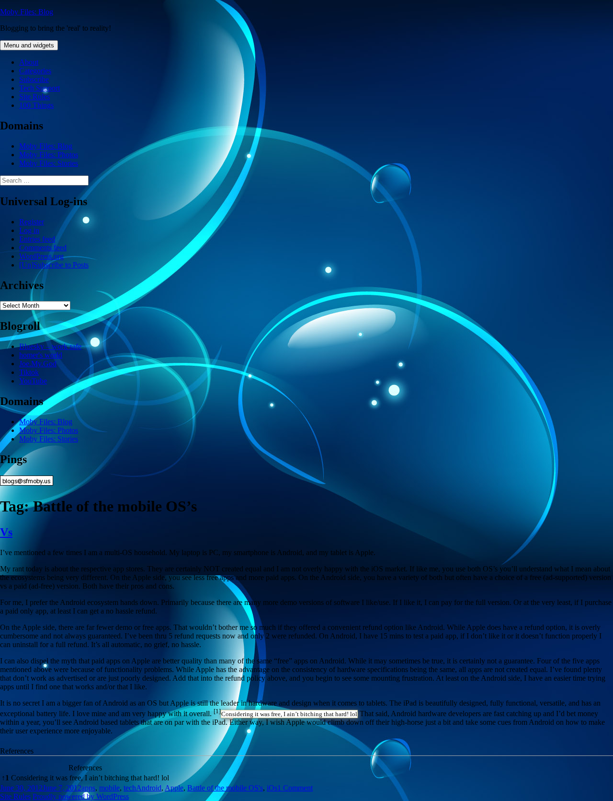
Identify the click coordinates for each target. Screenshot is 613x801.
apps (88, 788)
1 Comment (295, 788)
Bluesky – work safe (50, 346)
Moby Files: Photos (48, 155)
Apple (174, 788)
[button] (217, 713)
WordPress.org (41, 256)
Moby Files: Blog (26, 12)
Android (148, 788)
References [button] (17, 751)
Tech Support (39, 88)
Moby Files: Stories (48, 163)
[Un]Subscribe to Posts (54, 265)
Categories (35, 71)
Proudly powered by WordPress (81, 796)
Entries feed (37, 239)
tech (130, 788)
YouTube (33, 381)
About (28, 62)
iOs (272, 788)
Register (31, 222)
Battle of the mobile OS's (225, 788)
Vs (6, 532)
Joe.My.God (38, 364)
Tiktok (29, 372)
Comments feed (43, 248)
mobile (109, 788)
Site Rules (34, 97)
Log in (29, 230)
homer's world (40, 355)
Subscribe (34, 79)
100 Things (36, 105)
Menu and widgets (29, 45)
